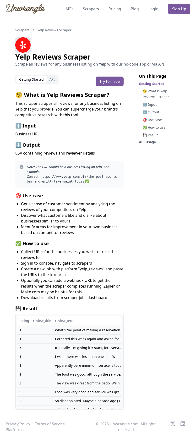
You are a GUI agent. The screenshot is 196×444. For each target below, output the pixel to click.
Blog (135, 8)
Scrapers (91, 8)
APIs (69, 8)
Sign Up (179, 8)
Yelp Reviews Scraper (54, 30)
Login (153, 8)
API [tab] (52, 79)
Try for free (109, 81)
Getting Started (151, 83)
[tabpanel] (69, 250)
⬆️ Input (150, 104)
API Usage (147, 142)
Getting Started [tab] (31, 79)
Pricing (115, 8)
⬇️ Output (151, 112)
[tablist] (37, 79)
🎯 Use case (152, 119)
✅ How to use (154, 127)
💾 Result (150, 135)
